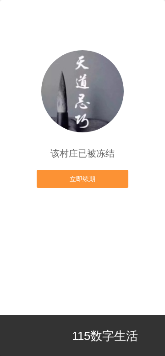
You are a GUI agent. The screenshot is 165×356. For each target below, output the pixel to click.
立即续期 (82, 179)
